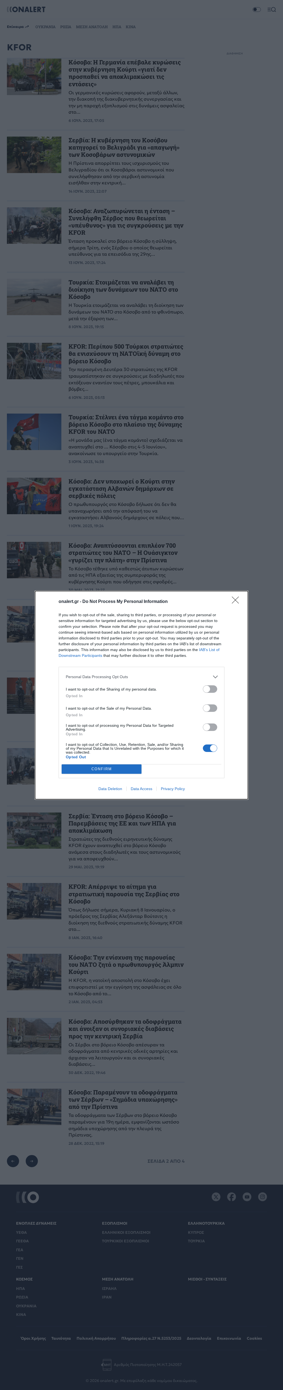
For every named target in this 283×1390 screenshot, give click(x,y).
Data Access (141, 789)
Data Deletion (110, 789)
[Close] (237, 602)
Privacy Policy (173, 789)
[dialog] (141, 695)
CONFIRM (101, 769)
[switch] (210, 689)
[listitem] (141, 677)
